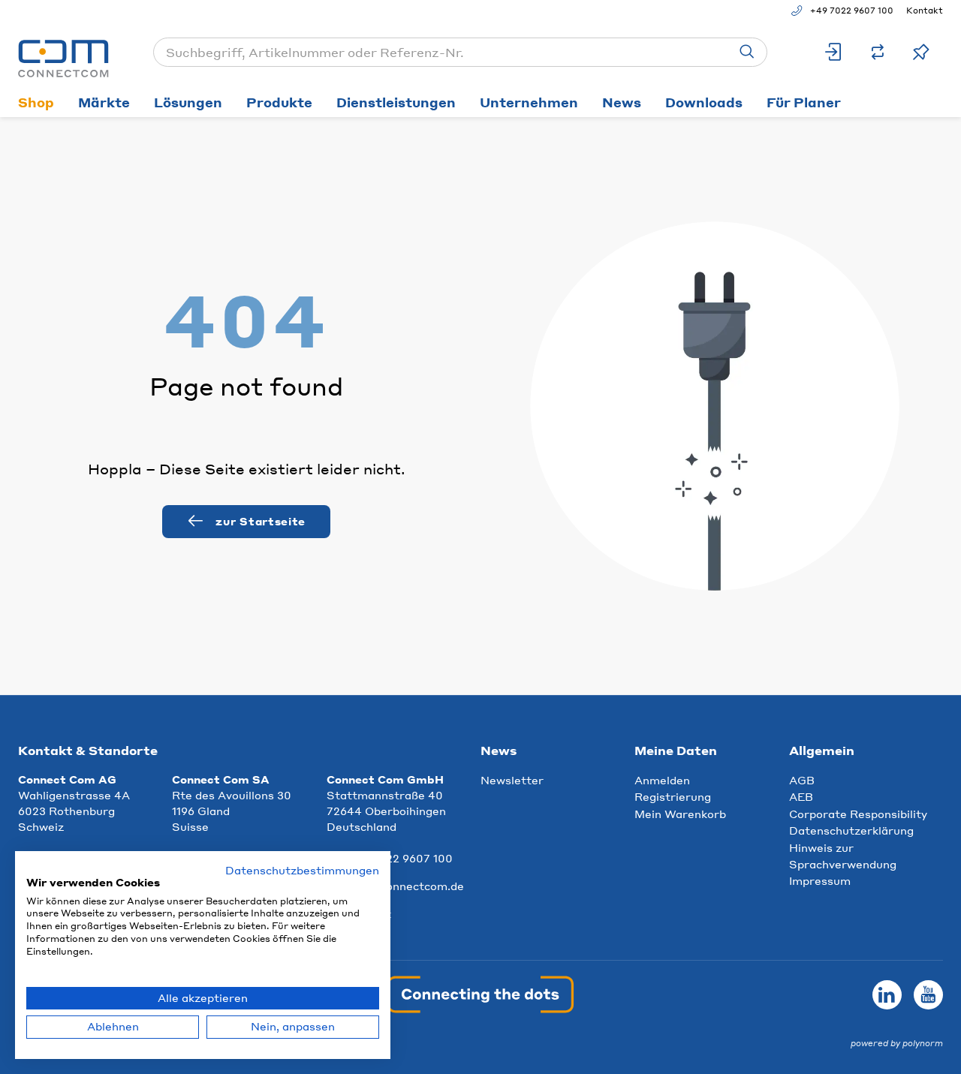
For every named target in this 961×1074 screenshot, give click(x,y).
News (621, 102)
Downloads (704, 102)
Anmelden (662, 780)
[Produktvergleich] (877, 52)
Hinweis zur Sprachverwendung (842, 856)
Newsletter (512, 780)
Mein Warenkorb (680, 813)
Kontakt (924, 10)
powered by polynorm (897, 1043)
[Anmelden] (834, 52)
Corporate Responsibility (858, 813)
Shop (36, 102)
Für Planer (804, 102)
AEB (801, 796)
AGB (802, 780)
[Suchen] (747, 52)
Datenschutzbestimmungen (302, 870)
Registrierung (672, 796)
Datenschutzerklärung (851, 830)
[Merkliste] (921, 52)
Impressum (820, 880)
